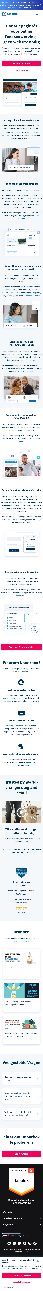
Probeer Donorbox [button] (21, 63)
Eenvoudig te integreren (15, 726)
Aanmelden (27, 7)
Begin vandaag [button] (21, 1153)
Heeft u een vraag (32, 762)
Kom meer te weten (32, 295)
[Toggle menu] (37, 14)
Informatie (7, 1212)
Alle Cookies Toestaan (21, 1275)
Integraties (7, 1224)
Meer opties (7, 1288)
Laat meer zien (11, 1271)
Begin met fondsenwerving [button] (21, 647)
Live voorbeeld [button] (21, 70)
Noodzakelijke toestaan (21, 1282)
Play (21, 812)
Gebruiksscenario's (12, 1218)
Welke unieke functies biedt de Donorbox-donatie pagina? (18, 1113)
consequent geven (10, 698)
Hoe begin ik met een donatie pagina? (17, 1078)
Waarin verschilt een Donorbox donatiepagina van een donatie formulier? (18, 1096)
